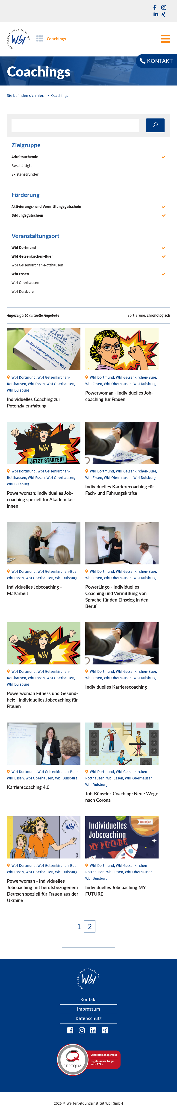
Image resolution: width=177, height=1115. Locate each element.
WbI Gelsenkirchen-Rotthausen (37, 265)
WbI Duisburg (23, 291)
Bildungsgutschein (27, 215)
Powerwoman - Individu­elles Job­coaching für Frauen (119, 395)
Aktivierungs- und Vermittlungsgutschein (46, 207)
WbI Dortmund (24, 248)
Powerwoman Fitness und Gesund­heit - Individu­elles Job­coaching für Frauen (42, 699)
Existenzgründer (25, 174)
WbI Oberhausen (25, 283)
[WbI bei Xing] (163, 15)
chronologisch (158, 315)
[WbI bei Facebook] (70, 1030)
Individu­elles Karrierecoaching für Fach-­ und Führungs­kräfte (119, 489)
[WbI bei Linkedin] (156, 15)
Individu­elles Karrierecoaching (116, 687)
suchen (155, 125)
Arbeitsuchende (25, 157)
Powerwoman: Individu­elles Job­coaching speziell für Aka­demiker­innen (41, 499)
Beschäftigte (22, 166)
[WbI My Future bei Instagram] (164, 8)
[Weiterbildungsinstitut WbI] (25, 95)
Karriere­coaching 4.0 (28, 787)
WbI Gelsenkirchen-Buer (32, 256)
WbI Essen (20, 274)
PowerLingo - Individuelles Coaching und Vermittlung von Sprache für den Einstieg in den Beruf (116, 596)
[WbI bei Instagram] (81, 1030)
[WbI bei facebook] (155, 8)
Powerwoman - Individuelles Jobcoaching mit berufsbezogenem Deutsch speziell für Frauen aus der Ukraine (42, 890)
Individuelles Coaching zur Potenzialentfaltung (33, 402)
